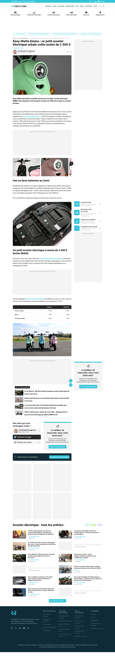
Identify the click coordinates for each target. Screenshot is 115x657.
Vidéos (82, 6)
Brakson (73, 647)
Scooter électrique (53, 15)
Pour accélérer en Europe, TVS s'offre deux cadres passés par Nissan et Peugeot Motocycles (40, 578)
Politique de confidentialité (46, 645)
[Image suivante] (71, 163)
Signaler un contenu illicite (89, 645)
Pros (77, 6)
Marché (77, 570)
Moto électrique (71, 15)
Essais (54, 6)
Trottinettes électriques (97, 628)
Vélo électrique (15, 15)
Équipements (100, 15)
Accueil (15, 38)
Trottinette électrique (34, 15)
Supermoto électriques (81, 636)
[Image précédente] (71, 167)
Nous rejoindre (94, 620)
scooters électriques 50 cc (31, 116)
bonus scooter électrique (35, 299)
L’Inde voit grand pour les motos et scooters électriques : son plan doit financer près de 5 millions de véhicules (41, 532)
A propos (93, 614)
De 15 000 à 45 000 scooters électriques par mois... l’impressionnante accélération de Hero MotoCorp (42, 544)
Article (87, 525)
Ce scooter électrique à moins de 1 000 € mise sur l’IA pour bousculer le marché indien (86, 532)
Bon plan (93, 525)
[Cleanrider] (19, 6)
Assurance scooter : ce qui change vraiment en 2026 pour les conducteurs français (85, 555)
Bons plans (61, 6)
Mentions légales (31, 645)
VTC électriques (47, 630)
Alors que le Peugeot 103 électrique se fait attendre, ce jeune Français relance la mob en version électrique (88, 578)
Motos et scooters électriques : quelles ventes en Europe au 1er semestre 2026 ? (87, 567)
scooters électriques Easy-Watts (50, 258)
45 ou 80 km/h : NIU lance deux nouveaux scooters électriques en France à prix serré (41, 555)
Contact (93, 617)
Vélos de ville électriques (49, 627)
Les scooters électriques (65, 621)
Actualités (48, 6)
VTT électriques (47, 624)
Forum (95, 6)
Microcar (86, 15)
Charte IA (78, 645)
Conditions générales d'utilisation (64, 645)
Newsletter (88, 6)
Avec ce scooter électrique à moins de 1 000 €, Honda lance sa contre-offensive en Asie (41, 590)
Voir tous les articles (57, 601)
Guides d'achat (70, 6)
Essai (99, 525)
